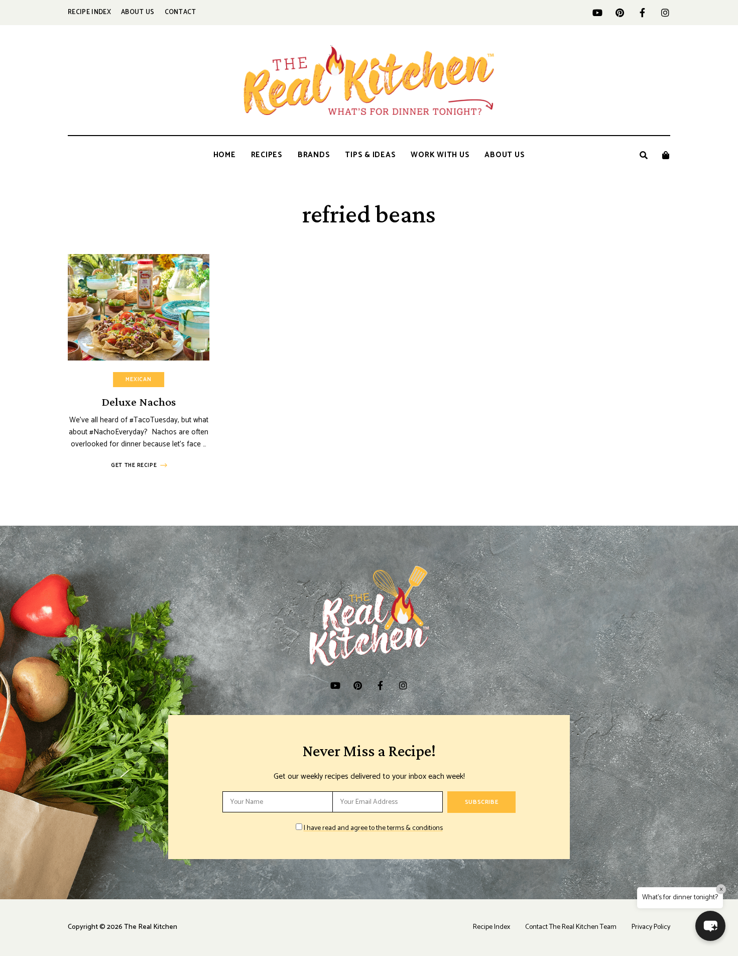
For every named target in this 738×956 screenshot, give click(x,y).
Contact (180, 12)
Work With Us (440, 155)
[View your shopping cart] (666, 155)
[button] (710, 926)
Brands (314, 155)
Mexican (139, 379)
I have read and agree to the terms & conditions (373, 828)
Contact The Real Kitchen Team (571, 927)
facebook (642, 12)
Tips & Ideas (370, 155)
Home (224, 155)
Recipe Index (89, 12)
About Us (138, 12)
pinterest (619, 12)
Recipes (267, 155)
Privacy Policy (651, 927)
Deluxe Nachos (138, 401)
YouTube (597, 12)
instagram (665, 12)
